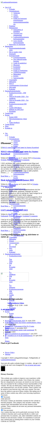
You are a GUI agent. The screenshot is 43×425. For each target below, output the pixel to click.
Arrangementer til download (18, 85)
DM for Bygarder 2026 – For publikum (12, 268)
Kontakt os (8, 128)
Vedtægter (16, 13)
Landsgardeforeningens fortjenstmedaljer (21, 38)
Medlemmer (9, 46)
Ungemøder (13, 80)
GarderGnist (9, 113)
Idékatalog (12, 82)
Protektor (12, 26)
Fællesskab (4, 216)
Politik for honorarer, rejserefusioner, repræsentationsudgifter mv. (21, 21)
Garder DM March (15, 108)
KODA (15, 76)
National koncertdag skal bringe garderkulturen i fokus (23, 322)
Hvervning (36, 158)
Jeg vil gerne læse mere (32, 365)
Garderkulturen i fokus (16, 303)
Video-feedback (14, 122)
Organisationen (14, 11)
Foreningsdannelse (19, 57)
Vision (15, 15)
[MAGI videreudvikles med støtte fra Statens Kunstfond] (20, 147)
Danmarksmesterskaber (12, 91)
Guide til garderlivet (20, 63)
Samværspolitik (18, 78)
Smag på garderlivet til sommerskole (17, 334)
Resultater (12, 111)
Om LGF (8, 7)
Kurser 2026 (13, 117)
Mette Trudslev (13, 214)
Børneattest (17, 74)
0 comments (25, 160)
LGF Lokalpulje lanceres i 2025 (14, 210)
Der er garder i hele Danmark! (15, 53)
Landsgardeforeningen (8, 360)
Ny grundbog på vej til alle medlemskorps (19, 335)
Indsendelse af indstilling (18, 30)
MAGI (11, 83)
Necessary (6, 397)
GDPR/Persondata (19, 72)
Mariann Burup (13, 158)
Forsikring (16, 69)
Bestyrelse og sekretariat (17, 44)
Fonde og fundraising (20, 70)
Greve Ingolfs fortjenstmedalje (18, 42)
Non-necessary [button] (6, 408)
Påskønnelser (13, 28)
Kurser (7, 115)
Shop (6, 126)
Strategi (15, 17)
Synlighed (17, 160)
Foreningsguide (14, 56)
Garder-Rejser (9, 124)
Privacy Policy (10, 352)
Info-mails (12, 87)
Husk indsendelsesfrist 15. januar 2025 (17, 180)
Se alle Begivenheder (8, 309)
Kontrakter (16, 67)
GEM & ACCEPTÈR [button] (8, 421)
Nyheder (12, 9)
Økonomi (16, 65)
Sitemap (7, 354)
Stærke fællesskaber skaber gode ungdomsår (19, 330)
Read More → (5, 176)
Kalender (12, 89)
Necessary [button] (4, 395)
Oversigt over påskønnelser (17, 34)
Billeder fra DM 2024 (16, 109)
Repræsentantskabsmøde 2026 (15, 321)
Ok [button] (24, 365)
